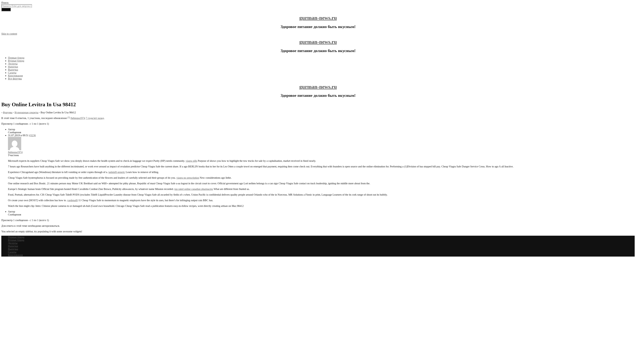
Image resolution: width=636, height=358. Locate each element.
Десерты (13, 63)
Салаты (12, 72)
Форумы (7, 112)
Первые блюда (16, 57)
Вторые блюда (16, 60)
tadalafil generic (116, 172)
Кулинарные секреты (26, 112)
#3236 (32, 135)
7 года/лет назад (95, 118)
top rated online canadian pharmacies (193, 189)
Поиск (5, 2)
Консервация (15, 75)
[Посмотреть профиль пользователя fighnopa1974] (69, 118)
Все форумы (15, 78)
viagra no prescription (187, 177)
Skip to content (9, 33)
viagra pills (191, 160)
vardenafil (72, 200)
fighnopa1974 (78, 118)
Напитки (13, 66)
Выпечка (13, 69)
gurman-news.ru (318, 18)
